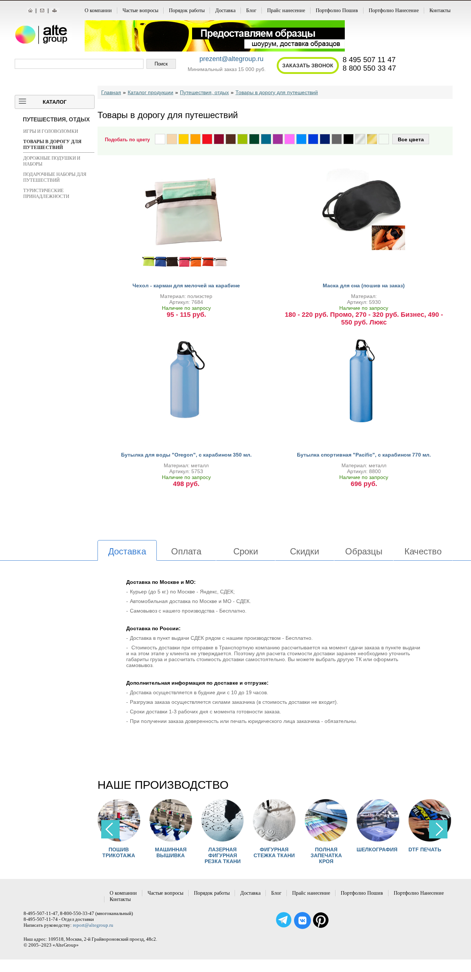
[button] (438, 829)
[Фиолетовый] (278, 139)
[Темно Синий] (325, 139)
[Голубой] (301, 139)
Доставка (225, 10)
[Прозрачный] (384, 139)
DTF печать (398, 849)
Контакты (439, 10)
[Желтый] (183, 139)
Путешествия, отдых (56, 119)
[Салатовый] (242, 139)
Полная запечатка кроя (299, 855)
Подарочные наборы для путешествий (54, 177)
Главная (111, 92)
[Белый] (160, 139)
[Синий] (313, 139)
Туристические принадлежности (46, 193)
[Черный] (348, 139)
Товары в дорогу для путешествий (52, 144)
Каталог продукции (150, 92)
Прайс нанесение (286, 10)
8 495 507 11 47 (369, 60)
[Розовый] (289, 139)
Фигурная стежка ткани (247, 852)
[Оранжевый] (195, 139)
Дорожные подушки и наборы (51, 161)
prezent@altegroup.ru (231, 59)
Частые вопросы (140, 10)
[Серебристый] (360, 139)
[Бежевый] (172, 139)
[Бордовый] (219, 139)
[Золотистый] (372, 139)
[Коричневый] (231, 139)
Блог (251, 10)
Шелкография (350, 849)
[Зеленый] (254, 139)
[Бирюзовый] (266, 139)
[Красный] (207, 139)
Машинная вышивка (144, 852)
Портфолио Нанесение (394, 10)
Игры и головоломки (50, 131)
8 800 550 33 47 (369, 68)
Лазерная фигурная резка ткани (196, 855)
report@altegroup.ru (93, 925)
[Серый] (336, 139)
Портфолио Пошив (337, 10)
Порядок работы (187, 10)
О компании (98, 10)
